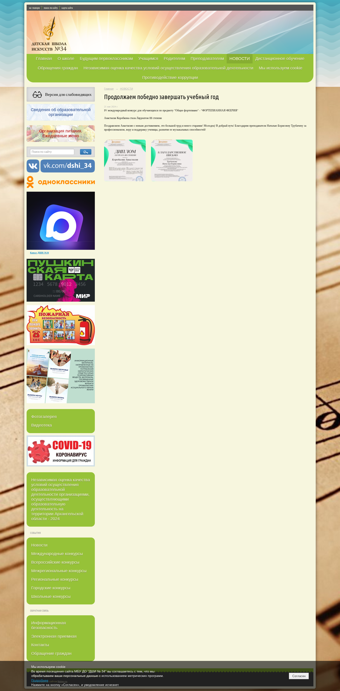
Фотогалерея (44, 416)
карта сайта (67, 7)
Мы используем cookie (280, 68)
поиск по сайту (51, 7)
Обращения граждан (58, 68)
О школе (66, 58)
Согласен (299, 676)
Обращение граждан (51, 653)
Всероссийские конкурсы (55, 562)
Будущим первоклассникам (106, 58)
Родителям (174, 58)
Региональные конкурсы (54, 579)
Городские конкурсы (50, 588)
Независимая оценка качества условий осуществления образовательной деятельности (168, 68)
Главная (44, 58)
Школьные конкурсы (51, 596)
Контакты (40, 645)
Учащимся (148, 58)
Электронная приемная (54, 636)
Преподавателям (207, 58)
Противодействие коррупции (170, 77)
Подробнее (39, 680)
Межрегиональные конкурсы (59, 571)
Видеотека (41, 425)
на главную (34, 7)
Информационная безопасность (48, 625)
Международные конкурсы (57, 553)
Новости (39, 545)
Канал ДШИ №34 (39, 252)
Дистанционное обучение (279, 58)
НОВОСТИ (239, 58)
